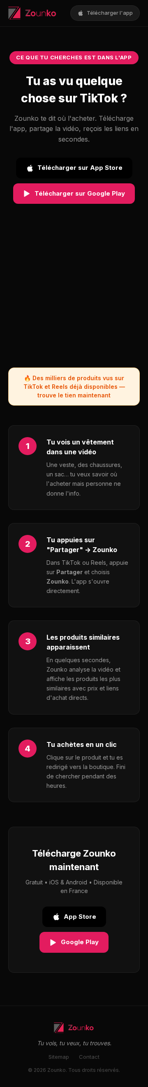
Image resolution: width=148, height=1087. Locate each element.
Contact (89, 1056)
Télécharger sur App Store (80, 167)
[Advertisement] (74, 294)
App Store (80, 916)
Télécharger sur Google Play (80, 193)
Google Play (80, 942)
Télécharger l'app (110, 12)
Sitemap (59, 1056)
